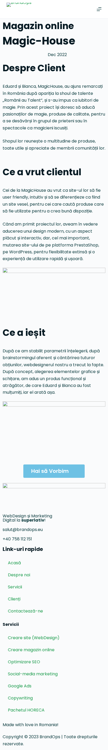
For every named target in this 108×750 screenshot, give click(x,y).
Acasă (14, 563)
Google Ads (19, 686)
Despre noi (19, 575)
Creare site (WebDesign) (34, 638)
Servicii (15, 587)
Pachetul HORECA (26, 710)
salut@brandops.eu (23, 530)
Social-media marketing (33, 674)
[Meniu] (99, 9)
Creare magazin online (31, 650)
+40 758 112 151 (17, 539)
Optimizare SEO (24, 662)
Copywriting (20, 698)
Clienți (14, 599)
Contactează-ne (25, 611)
